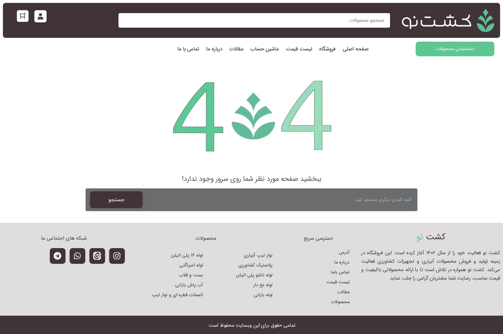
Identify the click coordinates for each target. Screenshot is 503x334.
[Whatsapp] (77, 256)
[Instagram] (117, 256)
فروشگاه (327, 49)
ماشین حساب (264, 49)
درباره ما (214, 49)
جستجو (116, 200)
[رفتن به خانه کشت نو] (448, 20)
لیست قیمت (299, 49)
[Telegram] (57, 256)
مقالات (236, 49)
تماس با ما (188, 49)
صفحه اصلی (356, 49)
